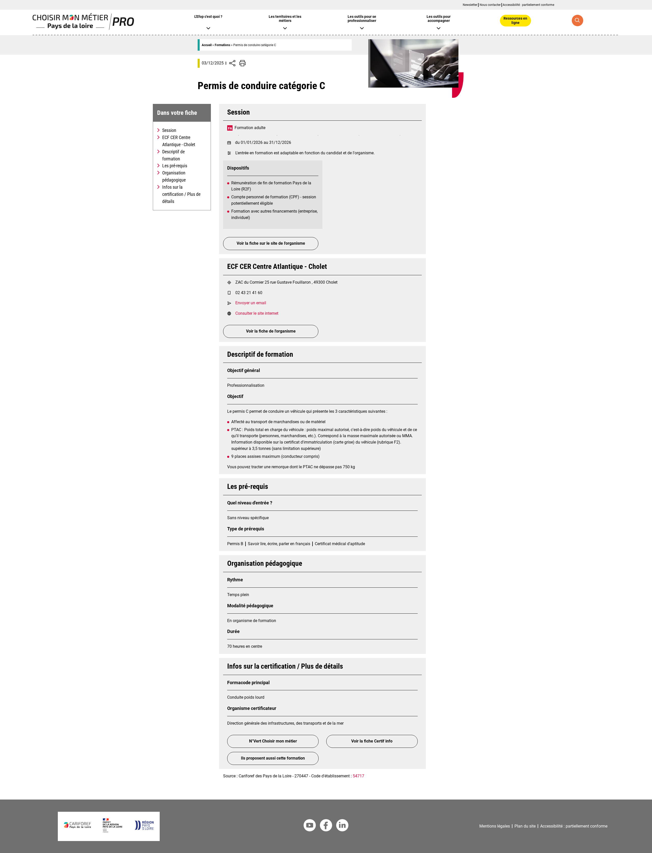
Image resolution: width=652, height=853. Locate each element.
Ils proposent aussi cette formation (273, 758)
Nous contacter (490, 5)
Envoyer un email (250, 302)
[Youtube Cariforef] (310, 826)
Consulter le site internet (256, 313)
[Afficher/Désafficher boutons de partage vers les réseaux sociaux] (232, 63)
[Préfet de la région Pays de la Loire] (112, 831)
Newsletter (470, 5)
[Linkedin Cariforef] (342, 826)
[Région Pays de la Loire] (144, 828)
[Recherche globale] (577, 20)
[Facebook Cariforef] (326, 826)
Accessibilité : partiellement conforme (528, 5)
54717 (358, 776)
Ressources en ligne (515, 20)
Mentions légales (494, 826)
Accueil (207, 45)
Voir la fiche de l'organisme (271, 331)
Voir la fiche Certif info (371, 741)
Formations (222, 45)
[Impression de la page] (242, 63)
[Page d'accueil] (83, 28)
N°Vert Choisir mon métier (273, 741)
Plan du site (525, 826)
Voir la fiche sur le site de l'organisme (271, 243)
